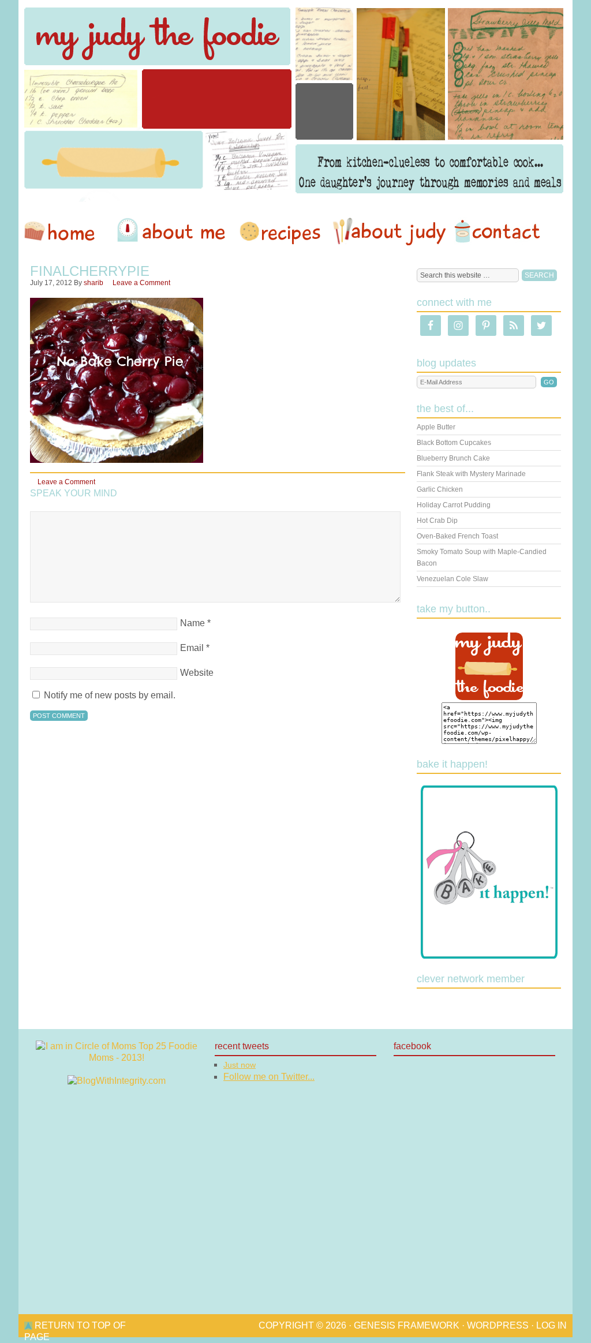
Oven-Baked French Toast (457, 536)
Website (197, 673)
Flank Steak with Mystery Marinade (471, 474)
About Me (173, 231)
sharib (93, 283)
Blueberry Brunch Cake (453, 458)
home (65, 231)
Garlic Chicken (440, 489)
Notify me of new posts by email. (109, 695)
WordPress (498, 1325)
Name (192, 623)
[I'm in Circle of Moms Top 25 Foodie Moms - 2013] (116, 1058)
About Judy (389, 231)
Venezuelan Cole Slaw (452, 579)
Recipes (281, 231)
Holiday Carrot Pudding (454, 505)
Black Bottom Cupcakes (454, 443)
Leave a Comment (141, 283)
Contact (497, 231)
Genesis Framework (406, 1325)
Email (192, 648)
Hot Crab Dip (437, 521)
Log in (551, 1325)
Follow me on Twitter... (269, 1077)
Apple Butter (436, 427)
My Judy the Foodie (295, 101)
